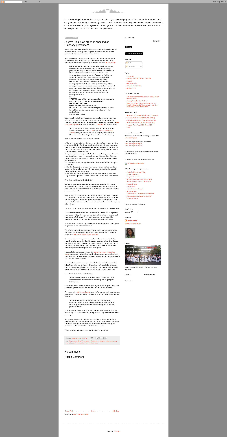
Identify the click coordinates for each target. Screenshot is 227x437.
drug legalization (132, 83)
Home (93, 411)
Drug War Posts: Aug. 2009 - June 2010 (139, 125)
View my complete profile (133, 223)
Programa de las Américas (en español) (139, 196)
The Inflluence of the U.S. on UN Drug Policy (141, 122)
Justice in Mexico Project (134, 189)
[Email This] (97, 338)
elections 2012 (131, 88)
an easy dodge (110, 62)
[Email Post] (91, 338)
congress (74, 341)
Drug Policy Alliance (133, 174)
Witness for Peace (132, 198)
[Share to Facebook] (103, 338)
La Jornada (99, 124)
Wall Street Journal (83, 292)
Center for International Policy (136, 172)
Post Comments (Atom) (80, 414)
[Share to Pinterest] (106, 338)
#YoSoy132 (130, 76)
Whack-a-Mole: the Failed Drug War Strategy (141, 118)
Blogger (117, 431)
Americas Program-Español (133, 146)
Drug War (81, 341)
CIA (70, 341)
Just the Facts (131, 186)
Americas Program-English (133, 144)
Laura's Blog (75, 343)
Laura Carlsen (132, 220)
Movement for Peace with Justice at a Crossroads (142, 115)
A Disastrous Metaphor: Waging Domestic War (141, 120)
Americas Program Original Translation (139, 78)
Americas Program (131, 138)
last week (92, 130)
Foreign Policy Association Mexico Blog (139, 179)
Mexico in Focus (132, 191)
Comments (131, 66)
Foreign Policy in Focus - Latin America (139, 181)
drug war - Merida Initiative (91, 341)
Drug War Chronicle (133, 177)
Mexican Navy (84, 343)
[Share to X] (101, 338)
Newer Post (69, 411)
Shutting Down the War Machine (137, 101)
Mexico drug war (93, 343)
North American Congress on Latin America (140, 193)
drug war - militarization (106, 341)
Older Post (115, 411)
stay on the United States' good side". (86, 234)
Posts (129, 63)
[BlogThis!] (99, 338)
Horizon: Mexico (132, 184)
